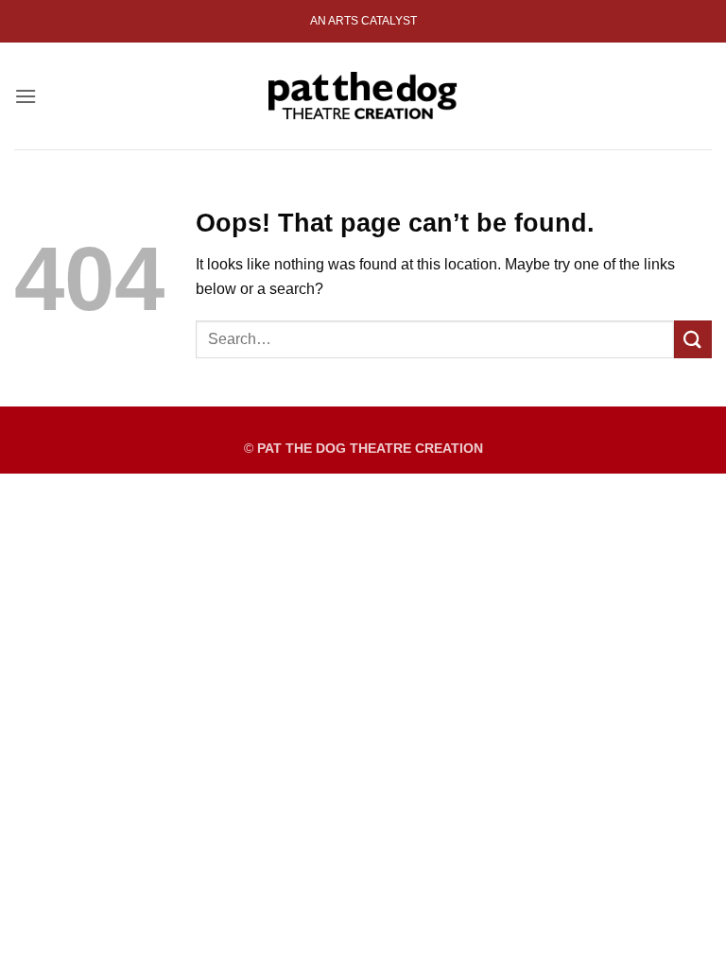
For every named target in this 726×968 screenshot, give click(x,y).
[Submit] (693, 338)
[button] (25, 96)
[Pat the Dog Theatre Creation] (363, 95)
